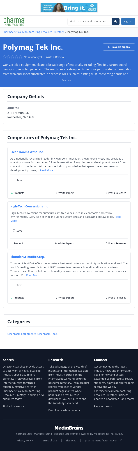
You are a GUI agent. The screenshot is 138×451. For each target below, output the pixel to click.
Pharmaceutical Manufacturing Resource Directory (33, 32)
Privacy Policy (25, 440)
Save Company (121, 47)
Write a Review (55, 57)
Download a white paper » (64, 410)
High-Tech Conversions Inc (29, 206)
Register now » (103, 406)
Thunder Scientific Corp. (27, 257)
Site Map (71, 440)
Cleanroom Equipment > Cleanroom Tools (32, 334)
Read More (46, 170)
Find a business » (13, 406)
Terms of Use (49, 440)
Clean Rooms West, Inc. (27, 152)
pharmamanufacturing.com (102, 440)
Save (19, 180)
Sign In (128, 21)
